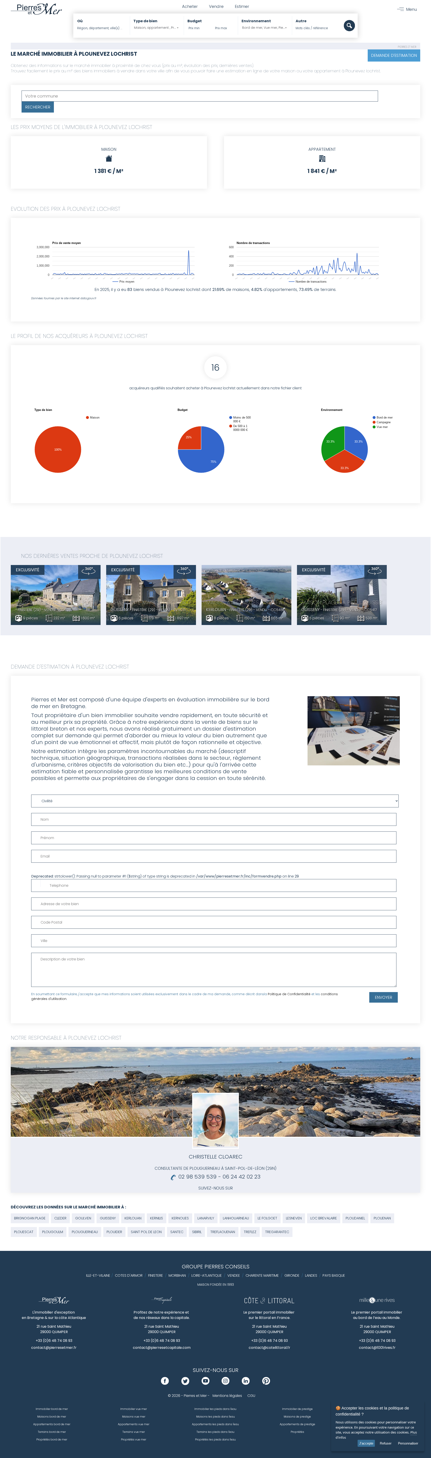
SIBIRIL (197, 1231)
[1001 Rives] (377, 1302)
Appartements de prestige (297, 1424)
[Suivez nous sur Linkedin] (246, 1383)
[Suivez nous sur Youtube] (205, 1383)
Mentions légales (227, 1395)
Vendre (216, 6)
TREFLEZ (250, 1231)
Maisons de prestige (297, 1416)
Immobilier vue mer (133, 1409)
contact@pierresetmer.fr (54, 1347)
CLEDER (60, 1218)
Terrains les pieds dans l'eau (215, 1432)
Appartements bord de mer (51, 1424)
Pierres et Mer (407, 47)
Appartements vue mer (133, 1424)
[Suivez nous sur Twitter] (185, 1383)
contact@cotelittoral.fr (269, 1347)
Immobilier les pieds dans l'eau (215, 1409)
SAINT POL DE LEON (146, 1231)
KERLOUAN (133, 1218)
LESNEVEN (294, 1218)
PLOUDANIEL (355, 1218)
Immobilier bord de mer (52, 1409)
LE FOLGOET (267, 1218)
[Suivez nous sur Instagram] (225, 1383)
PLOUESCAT (23, 1231)
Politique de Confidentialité (289, 994)
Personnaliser (408, 1443)
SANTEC (176, 1231)
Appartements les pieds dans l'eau (215, 1424)
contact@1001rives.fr (377, 1347)
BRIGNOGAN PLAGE (30, 1218)
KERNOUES (180, 1218)
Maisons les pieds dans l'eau (215, 1416)
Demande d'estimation (394, 55)
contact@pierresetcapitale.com (162, 1347)
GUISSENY (108, 1218)
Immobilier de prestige (297, 1409)
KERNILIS (156, 1218)
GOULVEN (83, 1218)
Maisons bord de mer (51, 1416)
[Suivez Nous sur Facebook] (165, 1383)
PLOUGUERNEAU (85, 1231)
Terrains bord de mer (52, 1432)
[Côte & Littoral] (269, 1302)
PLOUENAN (382, 1218)
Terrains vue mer (133, 1432)
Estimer (242, 6)
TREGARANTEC (277, 1231)
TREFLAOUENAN (222, 1231)
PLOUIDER (114, 1231)
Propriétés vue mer (133, 1439)
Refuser (385, 1443)
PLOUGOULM (52, 1231)
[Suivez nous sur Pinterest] (266, 1383)
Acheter (190, 6)
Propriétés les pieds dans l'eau (215, 1439)
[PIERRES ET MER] (54, 1302)
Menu (411, 9)
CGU (251, 1395)
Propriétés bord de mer (51, 1439)
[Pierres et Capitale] (161, 1302)
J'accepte (366, 1443)
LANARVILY (206, 1218)
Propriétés (297, 1432)
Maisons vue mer (133, 1416)
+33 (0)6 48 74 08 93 (54, 1340)
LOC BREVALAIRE (323, 1218)
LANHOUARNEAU (236, 1218)
